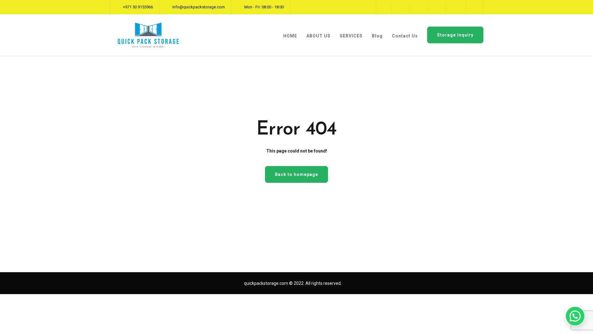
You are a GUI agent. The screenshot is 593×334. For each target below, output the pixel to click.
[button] (575, 316)
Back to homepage (296, 174)
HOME (290, 35)
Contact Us (405, 35)
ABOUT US (318, 35)
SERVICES (351, 35)
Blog (377, 35)
